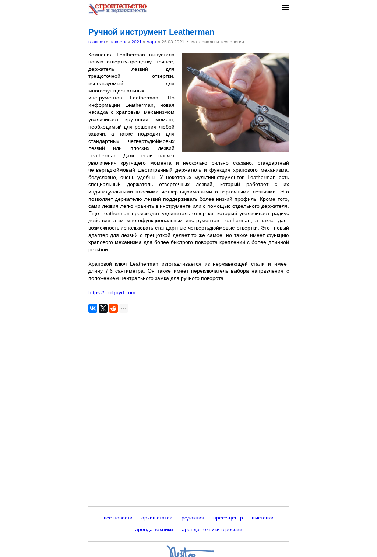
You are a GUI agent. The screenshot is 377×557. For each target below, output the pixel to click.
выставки (263, 518)
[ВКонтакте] (92, 308)
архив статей (157, 518)
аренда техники (154, 529)
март (152, 42)
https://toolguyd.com (111, 292)
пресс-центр (228, 518)
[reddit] (113, 308)
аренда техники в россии (212, 529)
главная (96, 42)
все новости (118, 518)
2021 (136, 42)
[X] (103, 308)
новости (118, 42)
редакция (193, 518)
